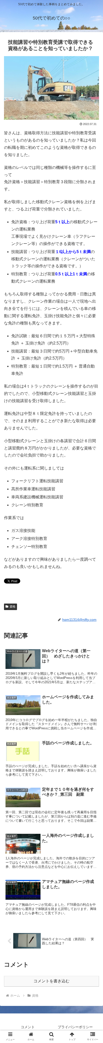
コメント (28, 1027)
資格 (13, 606)
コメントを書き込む (52, 981)
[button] (92, 650)
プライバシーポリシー (75, 1027)
